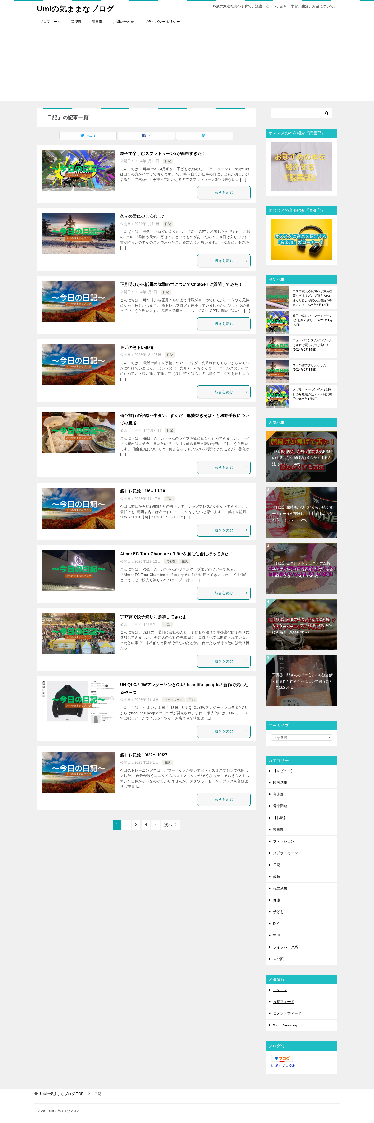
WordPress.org (285, 1025)
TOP (61, 1094)
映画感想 (280, 783)
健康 (276, 900)
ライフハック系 (285, 947)
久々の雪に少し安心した (143, 216)
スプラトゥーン (285, 853)
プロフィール (50, 22)
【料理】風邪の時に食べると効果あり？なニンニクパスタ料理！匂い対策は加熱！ (302, 625)
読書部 (97, 22)
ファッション (173, 700)
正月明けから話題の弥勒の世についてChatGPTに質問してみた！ (181, 284)
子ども (278, 912)
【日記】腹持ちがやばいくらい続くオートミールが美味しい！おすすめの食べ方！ (302, 513)
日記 (168, 161)
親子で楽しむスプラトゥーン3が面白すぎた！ (163, 153)
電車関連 (280, 806)
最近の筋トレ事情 (136, 347)
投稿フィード (283, 1002)
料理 (276, 935)
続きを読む (224, 192)
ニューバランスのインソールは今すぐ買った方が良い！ (312, 345)
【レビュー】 (283, 771)
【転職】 (280, 818)
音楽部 (76, 22)
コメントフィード (287, 1013)
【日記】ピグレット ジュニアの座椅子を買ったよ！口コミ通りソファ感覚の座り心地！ (302, 569)
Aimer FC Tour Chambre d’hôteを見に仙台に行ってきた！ (176, 554)
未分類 (278, 959)
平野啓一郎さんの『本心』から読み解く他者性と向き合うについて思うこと (302, 681)
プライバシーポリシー (162, 22)
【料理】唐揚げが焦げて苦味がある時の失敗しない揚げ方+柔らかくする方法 (302, 457)
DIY (276, 924)
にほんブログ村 (283, 1066)
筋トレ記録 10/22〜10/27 (144, 755)
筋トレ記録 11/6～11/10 (142, 491)
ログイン (280, 990)
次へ (168, 824)
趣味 (276, 877)
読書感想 (280, 888)
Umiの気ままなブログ (75, 9)
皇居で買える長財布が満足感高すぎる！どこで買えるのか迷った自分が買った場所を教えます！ (312, 298)
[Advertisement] (187, 65)
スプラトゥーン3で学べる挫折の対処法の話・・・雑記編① (312, 394)
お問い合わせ (123, 22)
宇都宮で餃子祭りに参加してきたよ (153, 617)
